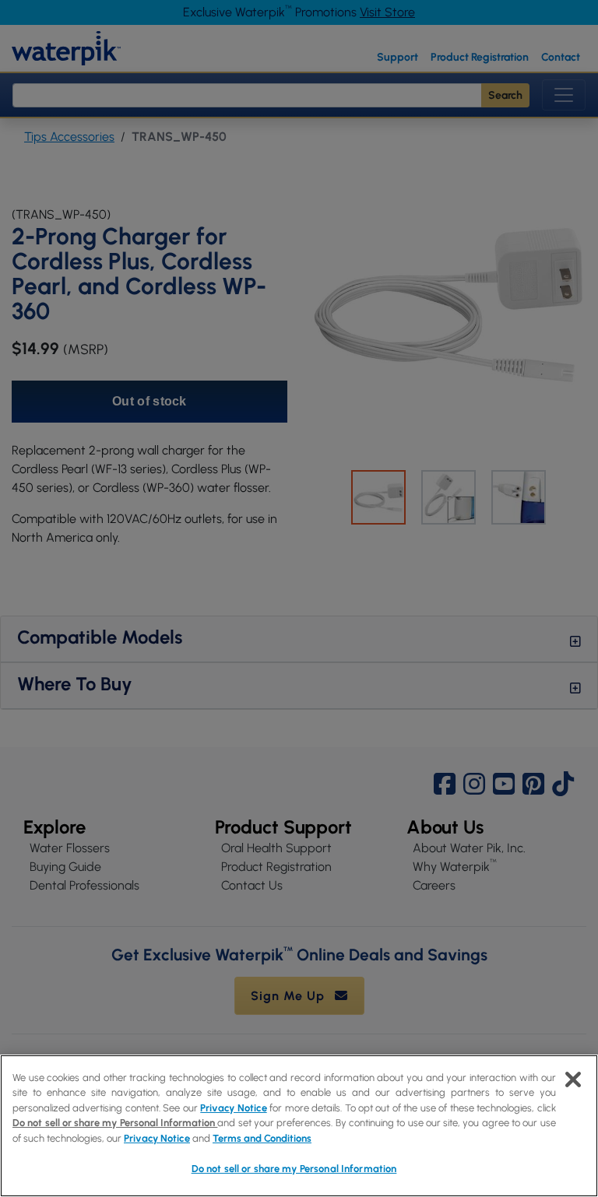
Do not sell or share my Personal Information (294, 1168)
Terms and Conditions (262, 1138)
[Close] (573, 1079)
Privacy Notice (233, 1108)
